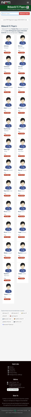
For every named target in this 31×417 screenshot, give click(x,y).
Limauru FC (6, 313)
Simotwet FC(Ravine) (8, 324)
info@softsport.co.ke (15, 385)
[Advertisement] (15, 345)
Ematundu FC (15, 313)
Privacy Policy (13, 372)
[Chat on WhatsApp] (13, 389)
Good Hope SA (14, 316)
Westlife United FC (19, 319)
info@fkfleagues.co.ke (15, 384)
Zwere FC (24, 313)
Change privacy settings (15, 374)
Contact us (5, 398)
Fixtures (11, 367)
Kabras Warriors (7, 321)
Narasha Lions (18, 321)
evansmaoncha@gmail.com (17, 387)
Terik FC (5, 316)
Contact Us (12, 371)
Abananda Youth (7, 319)
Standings (12, 369)
